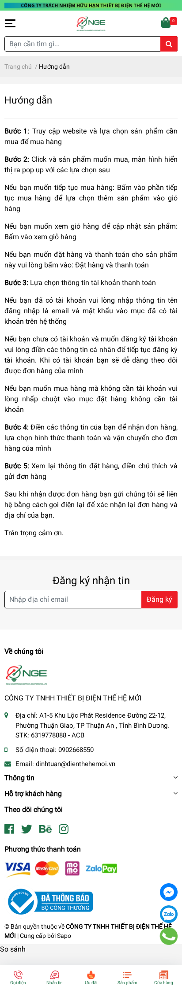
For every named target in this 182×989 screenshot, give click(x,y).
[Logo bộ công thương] (48, 901)
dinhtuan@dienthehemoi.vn (75, 764)
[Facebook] (169, 892)
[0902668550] (169, 936)
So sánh (13, 949)
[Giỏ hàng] (166, 23)
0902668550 (76, 750)
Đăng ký (159, 599)
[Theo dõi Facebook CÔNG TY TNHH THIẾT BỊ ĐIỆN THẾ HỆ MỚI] (9, 829)
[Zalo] (169, 914)
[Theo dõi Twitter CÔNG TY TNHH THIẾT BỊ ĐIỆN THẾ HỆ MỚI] (26, 829)
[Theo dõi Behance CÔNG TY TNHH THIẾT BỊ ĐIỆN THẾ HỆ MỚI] (45, 829)
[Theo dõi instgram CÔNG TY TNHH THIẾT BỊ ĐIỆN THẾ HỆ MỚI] (63, 829)
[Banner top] (91, 5)
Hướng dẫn (28, 100)
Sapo (64, 935)
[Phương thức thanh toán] (61, 869)
